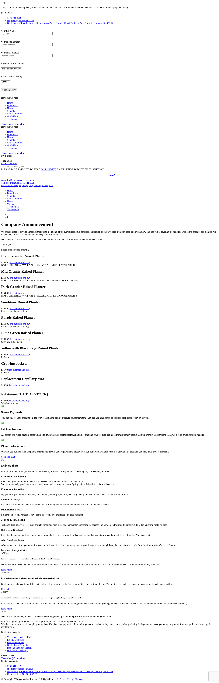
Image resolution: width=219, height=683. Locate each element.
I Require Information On (13, 63)
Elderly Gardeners (15, 639)
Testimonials (13, 119)
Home (10, 103)
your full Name (8, 31)
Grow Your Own (15, 113)
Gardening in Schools (17, 645)
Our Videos (12, 116)
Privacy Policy (66, 679)
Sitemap (79, 679)
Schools (11, 111)
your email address (10, 52)
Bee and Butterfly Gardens (19, 648)
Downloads (12, 105)
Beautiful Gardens (15, 642)
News (10, 108)
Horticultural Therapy (17, 650)
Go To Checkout (9, 163)
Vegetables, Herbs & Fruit (19, 637)
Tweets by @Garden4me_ (13, 124)
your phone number (10, 41)
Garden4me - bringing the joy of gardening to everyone (27, 185)
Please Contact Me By (11, 76)
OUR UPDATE (48, 169)
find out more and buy (20, 262)
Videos (10, 204)
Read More (6, 569)
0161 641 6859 (8, 456)
